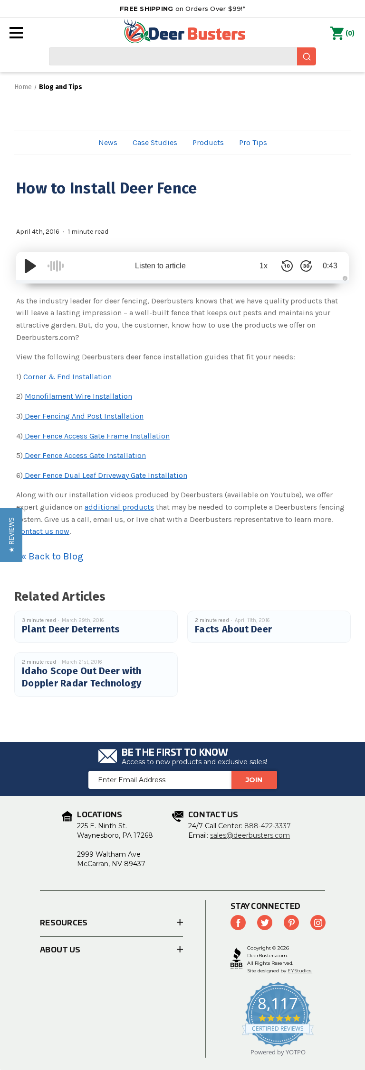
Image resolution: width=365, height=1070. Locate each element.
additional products (119, 507)
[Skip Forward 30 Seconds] (306, 265)
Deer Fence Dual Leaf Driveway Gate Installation (105, 475)
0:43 (330, 266)
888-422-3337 (267, 826)
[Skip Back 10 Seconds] (287, 265)
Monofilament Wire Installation (78, 396)
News (107, 142)
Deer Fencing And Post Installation (83, 416)
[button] (11, 535)
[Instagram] (318, 922)
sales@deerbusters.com (250, 835)
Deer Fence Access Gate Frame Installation (96, 435)
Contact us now (42, 531)
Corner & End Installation (66, 376)
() (350, 33)
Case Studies (155, 142)
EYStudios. (300, 971)
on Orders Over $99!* (182, 8)
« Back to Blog (52, 556)
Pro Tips (253, 142)
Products (208, 142)
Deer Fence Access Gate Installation (84, 455)
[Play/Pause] (30, 265)
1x (263, 266)
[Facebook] (238, 922)
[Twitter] (264, 922)
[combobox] (182, 56)
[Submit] (306, 56)
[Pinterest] (291, 922)
